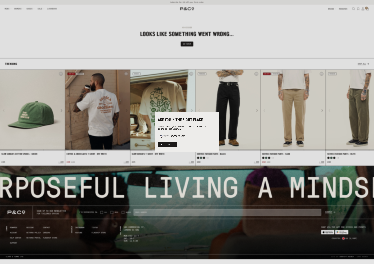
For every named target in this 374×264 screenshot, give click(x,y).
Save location (167, 144)
